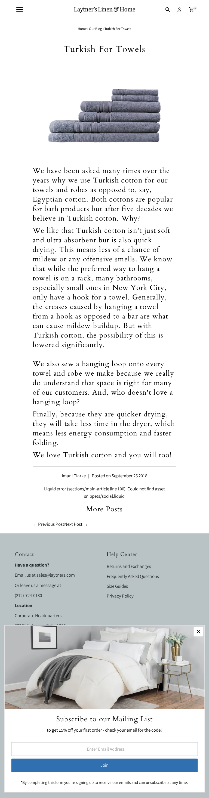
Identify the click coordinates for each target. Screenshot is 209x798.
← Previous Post (48, 524)
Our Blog (95, 28)
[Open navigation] (19, 10)
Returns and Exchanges (129, 566)
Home (82, 28)
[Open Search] (167, 9)
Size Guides (117, 586)
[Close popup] (198, 631)
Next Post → (76, 524)
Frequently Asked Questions (133, 576)
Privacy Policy (120, 596)
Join (104, 765)
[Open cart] (191, 9)
